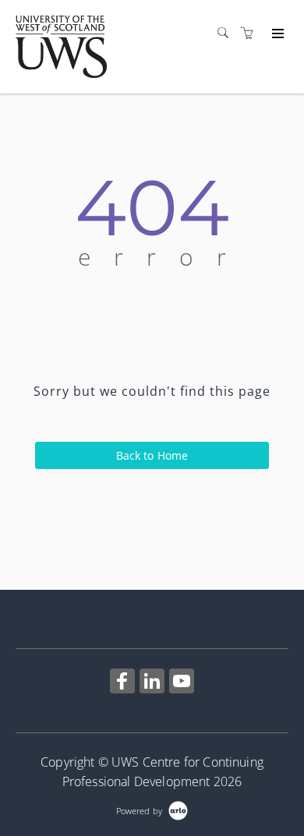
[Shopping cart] (251, 33)
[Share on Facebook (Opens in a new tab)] (122, 682)
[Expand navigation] (276, 34)
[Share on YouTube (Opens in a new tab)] (181, 682)
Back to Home (152, 455)
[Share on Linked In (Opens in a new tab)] (152, 682)
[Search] (227, 33)
